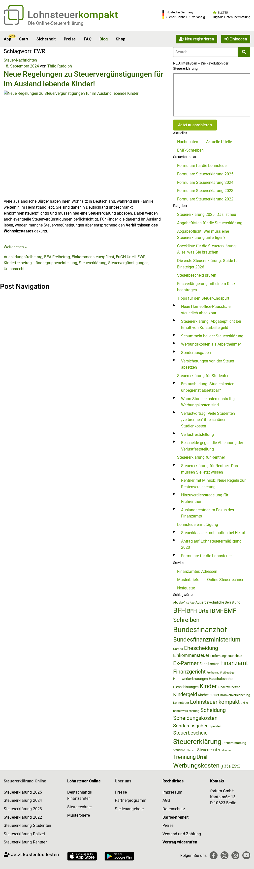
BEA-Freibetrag (57, 257)
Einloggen (237, 39)
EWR (141, 257)
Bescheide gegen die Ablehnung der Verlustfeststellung (212, 445)
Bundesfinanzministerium (206, 639)
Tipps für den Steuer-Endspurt (203, 298)
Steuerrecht (207, 749)
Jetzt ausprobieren (195, 125)
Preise (70, 39)
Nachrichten (187, 141)
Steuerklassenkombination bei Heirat (213, 532)
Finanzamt (234, 663)
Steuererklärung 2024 (23, 800)
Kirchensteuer (208, 695)
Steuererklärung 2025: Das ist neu (206, 214)
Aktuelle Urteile (219, 141)
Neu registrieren (199, 39)
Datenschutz (173, 808)
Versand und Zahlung (181, 834)
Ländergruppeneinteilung (55, 262)
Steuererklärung (92, 262)
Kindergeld (185, 694)
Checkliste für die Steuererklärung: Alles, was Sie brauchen (207, 249)
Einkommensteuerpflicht (93, 257)
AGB (166, 800)
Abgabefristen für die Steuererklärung (209, 223)
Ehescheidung (201, 648)
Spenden (215, 726)
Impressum (172, 792)
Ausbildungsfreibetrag (23, 257)
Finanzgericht (189, 672)
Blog (103, 39)
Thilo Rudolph (59, 66)
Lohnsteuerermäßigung (197, 524)
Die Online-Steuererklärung (56, 23)
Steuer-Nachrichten (20, 60)
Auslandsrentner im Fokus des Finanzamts (207, 513)
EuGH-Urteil (126, 257)
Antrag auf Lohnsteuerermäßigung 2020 (211, 544)
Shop (121, 39)
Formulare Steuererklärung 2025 (205, 174)
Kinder (208, 686)
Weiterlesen (15, 247)
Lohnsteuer (181, 703)
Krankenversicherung (235, 695)
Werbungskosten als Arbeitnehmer (211, 344)
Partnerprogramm (130, 800)
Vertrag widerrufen (179, 842)
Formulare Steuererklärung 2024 (205, 182)
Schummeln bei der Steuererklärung (212, 336)
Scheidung (213, 710)
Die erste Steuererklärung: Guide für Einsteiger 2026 (208, 263)
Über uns (123, 781)
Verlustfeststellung (197, 434)
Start (23, 39)
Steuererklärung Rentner (25, 842)
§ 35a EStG (230, 766)
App (7, 39)
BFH (179, 610)
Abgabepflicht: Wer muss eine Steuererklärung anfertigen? (203, 234)
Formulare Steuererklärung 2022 (205, 199)
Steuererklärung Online (25, 781)
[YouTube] (246, 855)
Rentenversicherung (186, 711)
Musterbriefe (188, 579)
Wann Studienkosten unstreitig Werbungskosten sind (208, 402)
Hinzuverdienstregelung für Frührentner (204, 498)
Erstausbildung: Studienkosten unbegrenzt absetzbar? (207, 387)
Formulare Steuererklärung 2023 (205, 190)
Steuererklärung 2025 (23, 792)
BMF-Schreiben (190, 150)
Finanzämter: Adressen (197, 571)
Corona (178, 649)
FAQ (88, 39)
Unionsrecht (14, 268)
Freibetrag (213, 672)
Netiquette (186, 588)
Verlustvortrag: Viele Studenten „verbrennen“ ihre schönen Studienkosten (208, 419)
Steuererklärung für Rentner (201, 457)
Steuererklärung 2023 (23, 808)
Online (245, 703)
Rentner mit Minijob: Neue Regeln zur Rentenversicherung (213, 483)
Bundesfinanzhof (200, 629)
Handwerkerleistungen (190, 679)
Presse (121, 792)
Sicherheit (46, 39)
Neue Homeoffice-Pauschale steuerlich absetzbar (205, 309)
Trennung (184, 757)
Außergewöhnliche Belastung (217, 602)
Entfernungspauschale (226, 656)
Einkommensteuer (191, 655)
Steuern (191, 750)
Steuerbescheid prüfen (196, 275)
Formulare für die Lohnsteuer (202, 165)
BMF (217, 611)
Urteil (203, 757)
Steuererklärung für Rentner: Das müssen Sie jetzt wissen (209, 469)
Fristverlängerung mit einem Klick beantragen (206, 286)
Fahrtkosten (209, 664)
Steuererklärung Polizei (24, 834)
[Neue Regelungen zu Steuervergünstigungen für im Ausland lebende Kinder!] (85, 144)
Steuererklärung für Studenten (203, 375)
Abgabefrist (181, 602)
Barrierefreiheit (175, 817)
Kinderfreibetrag (18, 262)
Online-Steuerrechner (225, 579)
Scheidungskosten (195, 718)
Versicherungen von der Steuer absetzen (207, 364)
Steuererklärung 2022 (23, 817)
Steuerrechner (79, 807)
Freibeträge (227, 672)
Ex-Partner (185, 663)
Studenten (224, 750)
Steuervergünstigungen (128, 262)
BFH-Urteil (199, 611)
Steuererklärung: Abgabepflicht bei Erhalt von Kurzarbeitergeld (211, 324)
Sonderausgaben (196, 352)
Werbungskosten (196, 765)
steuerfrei (179, 750)
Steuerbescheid (190, 733)
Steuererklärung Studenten (27, 825)
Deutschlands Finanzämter (79, 795)
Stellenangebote (129, 808)
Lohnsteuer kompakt (215, 702)
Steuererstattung (234, 743)
